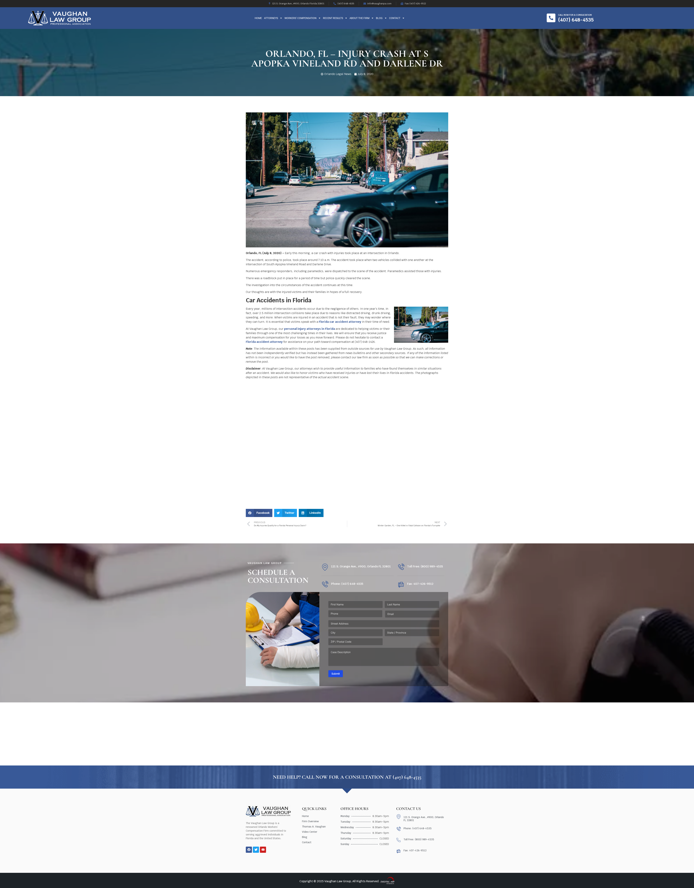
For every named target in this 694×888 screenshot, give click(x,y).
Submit (335, 673)
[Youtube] (263, 850)
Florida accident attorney (264, 342)
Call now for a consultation (575, 15)
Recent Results (333, 18)
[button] (259, 513)
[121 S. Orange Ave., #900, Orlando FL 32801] (324, 567)
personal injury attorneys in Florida (309, 329)
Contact (394, 18)
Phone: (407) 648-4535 (347, 584)
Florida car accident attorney (340, 322)
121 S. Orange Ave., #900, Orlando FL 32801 (361, 566)
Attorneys (271, 18)
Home (258, 18)
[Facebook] (249, 850)
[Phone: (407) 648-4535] (324, 584)
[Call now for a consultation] (551, 18)
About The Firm (359, 18)
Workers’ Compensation (300, 18)
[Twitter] (256, 850)
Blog (379, 18)
